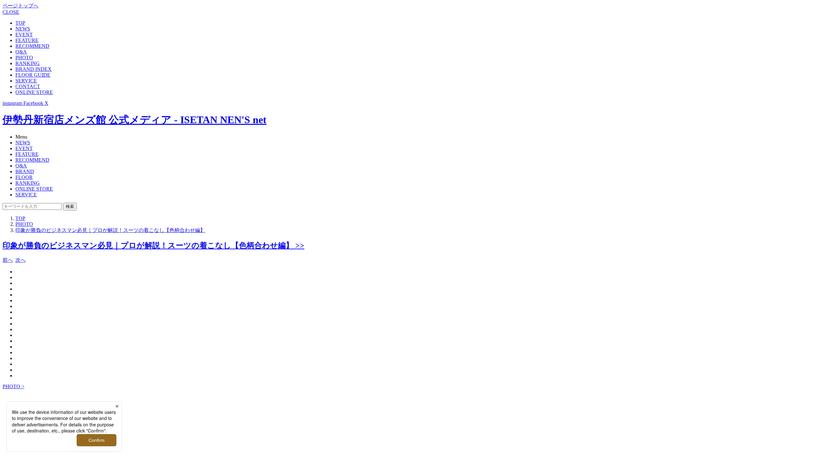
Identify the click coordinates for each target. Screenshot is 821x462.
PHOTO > (13, 386)
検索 (70, 206)
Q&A (21, 52)
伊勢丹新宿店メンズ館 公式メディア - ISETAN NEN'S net (135, 119)
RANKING (27, 63)
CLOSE (11, 12)
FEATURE (26, 40)
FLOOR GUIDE (32, 75)
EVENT (24, 34)
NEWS (22, 28)
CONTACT (27, 86)
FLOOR (24, 177)
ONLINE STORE (34, 92)
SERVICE (26, 80)
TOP (20, 23)
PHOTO (24, 57)
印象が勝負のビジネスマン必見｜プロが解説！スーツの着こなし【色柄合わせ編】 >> (153, 245)
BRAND (24, 171)
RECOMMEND (32, 46)
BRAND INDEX (33, 69)
